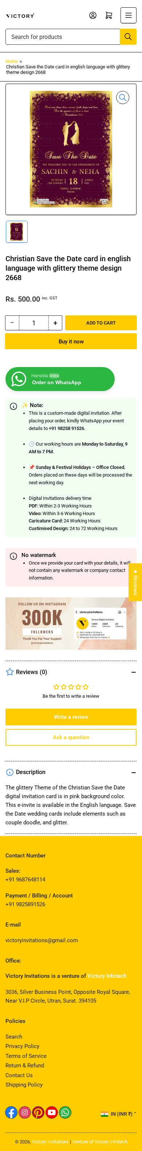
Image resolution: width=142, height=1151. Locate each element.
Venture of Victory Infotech (99, 1141)
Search (13, 1036)
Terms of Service (26, 1056)
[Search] (128, 36)
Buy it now (71, 341)
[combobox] (71, 37)
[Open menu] (129, 15)
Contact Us (19, 1075)
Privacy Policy (22, 1046)
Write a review (71, 717)
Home (11, 61)
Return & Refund (24, 1065)
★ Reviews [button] (135, 582)
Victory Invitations (50, 1141)
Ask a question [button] (71, 737)
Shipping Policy (24, 1085)
